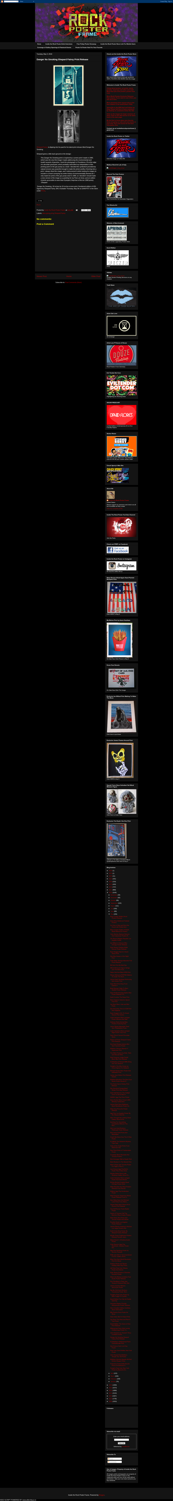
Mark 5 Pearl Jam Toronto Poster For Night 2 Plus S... (120, 1165)
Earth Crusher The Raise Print (119, 997)
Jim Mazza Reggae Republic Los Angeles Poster (120, 939)
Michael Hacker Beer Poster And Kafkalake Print (120, 1071)
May (112, 914)
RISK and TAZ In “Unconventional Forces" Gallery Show (121, 1255)
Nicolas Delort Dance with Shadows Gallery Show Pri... (120, 1174)
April (112, 1373)
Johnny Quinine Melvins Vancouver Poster (117, 1286)
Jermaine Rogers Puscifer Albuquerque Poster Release (120, 1304)
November (114, 897)
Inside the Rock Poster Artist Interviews (58, 44)
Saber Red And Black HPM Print (120, 972)
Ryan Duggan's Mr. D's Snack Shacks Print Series (119, 1014)
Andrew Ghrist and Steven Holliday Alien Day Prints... (119, 1264)
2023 (111, 873)
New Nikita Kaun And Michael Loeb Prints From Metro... (119, 1201)
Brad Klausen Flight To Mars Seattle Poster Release (119, 989)
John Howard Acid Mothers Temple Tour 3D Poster (118, 1355)
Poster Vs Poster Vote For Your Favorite (88, 47)
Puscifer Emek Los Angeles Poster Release (118, 1223)
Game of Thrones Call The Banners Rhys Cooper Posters (120, 1214)
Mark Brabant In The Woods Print (120, 1162)
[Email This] (82, 210)
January (113, 1381)
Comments (112, 1462)
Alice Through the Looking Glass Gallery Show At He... (120, 1118)
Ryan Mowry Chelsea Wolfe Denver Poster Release (119, 948)
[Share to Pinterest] (90, 210)
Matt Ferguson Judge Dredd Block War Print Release (119, 1058)
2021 (111, 879)
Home (39, 44)
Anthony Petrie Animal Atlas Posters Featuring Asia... (119, 1023)
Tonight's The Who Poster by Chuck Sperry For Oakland (119, 1067)
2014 (111, 1388)
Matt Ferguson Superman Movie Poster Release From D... (120, 1196)
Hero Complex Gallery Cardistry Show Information (120, 1308)
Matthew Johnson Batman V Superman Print (119, 1049)
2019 (111, 884)
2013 (111, 1390)
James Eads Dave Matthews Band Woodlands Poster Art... (120, 1105)
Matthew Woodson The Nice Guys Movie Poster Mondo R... (121, 1080)
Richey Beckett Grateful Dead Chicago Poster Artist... (119, 1183)
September (114, 903)
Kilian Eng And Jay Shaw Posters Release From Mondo (120, 1187)
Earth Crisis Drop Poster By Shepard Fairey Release (119, 1231)
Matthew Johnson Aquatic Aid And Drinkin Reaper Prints (121, 1360)
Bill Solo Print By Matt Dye (118, 965)
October (113, 900)
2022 (111, 876)
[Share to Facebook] (88, 210)
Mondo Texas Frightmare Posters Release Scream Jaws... (120, 1236)
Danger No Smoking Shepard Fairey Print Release (119, 1338)
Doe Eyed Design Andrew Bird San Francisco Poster (119, 1045)
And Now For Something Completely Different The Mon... (119, 1123)
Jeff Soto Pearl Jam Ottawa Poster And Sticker (119, 1269)
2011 (110, 1396)
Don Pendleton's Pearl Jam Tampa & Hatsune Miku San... (120, 1282)
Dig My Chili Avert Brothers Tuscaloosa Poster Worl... (119, 1291)
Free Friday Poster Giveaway (86, 44)
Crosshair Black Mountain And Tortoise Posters (119, 1155)
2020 (111, 881)
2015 (111, 1385)
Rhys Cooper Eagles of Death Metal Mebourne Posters (119, 930)
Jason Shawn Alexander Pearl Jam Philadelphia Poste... (119, 1027)
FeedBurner (126, 1446)
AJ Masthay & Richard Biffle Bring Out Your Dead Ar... (120, 1062)
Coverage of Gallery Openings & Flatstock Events (54, 47)
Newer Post (42, 276)
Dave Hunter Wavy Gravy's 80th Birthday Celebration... (120, 1100)
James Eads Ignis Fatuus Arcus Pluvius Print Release (120, 1205)
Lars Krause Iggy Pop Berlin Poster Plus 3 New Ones (119, 1170)
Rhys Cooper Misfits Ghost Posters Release (118, 917)
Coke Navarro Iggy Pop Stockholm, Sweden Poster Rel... (119, 1246)
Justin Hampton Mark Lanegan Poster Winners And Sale (120, 1018)
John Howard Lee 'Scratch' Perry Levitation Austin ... (120, 1333)
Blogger (101, 1495)
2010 (111, 1398)
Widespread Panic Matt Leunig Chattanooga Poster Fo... (120, 1329)
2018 (111, 887)
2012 (111, 1393)
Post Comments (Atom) (73, 282)
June (112, 911)
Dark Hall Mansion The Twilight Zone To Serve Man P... (120, 1093)
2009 (111, 1401)
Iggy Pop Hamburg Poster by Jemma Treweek (119, 1251)
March (113, 1376)
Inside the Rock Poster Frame (55, 210)
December (114, 895)
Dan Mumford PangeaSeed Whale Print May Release (119, 1089)
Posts (111, 1459)
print (52, 213)
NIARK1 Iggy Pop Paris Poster (119, 1097)
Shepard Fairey (42, 147)
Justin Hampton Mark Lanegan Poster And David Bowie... (120, 1178)
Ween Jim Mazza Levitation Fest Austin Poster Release (120, 1277)
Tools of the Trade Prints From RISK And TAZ (119, 1146)
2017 (111, 890)
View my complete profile (115, 508)
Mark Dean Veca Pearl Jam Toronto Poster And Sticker (119, 1218)
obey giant (46, 213)
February (114, 1379)
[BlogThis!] (84, 210)
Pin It (38, 205)
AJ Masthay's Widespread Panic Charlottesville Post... (120, 1342)
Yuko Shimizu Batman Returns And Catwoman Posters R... (119, 935)
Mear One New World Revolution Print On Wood (120, 1260)
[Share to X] (86, 210)
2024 (111, 870)
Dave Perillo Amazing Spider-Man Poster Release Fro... (120, 993)
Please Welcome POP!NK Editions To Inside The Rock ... (121, 975)
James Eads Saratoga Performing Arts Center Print (121, 980)
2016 (111, 892)
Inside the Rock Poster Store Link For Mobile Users (118, 44)
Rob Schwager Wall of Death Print (121, 1159)
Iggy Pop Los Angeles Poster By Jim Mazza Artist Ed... (120, 1114)
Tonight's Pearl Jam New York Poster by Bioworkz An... (119, 1369)
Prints (43, 191)
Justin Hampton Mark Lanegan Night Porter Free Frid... (120, 1031)
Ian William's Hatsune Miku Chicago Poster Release (118, 943)
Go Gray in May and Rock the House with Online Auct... (119, 926)
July (112, 908)
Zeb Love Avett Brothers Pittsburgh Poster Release (119, 1129)
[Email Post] (76, 210)
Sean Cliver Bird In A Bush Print (120, 1317)
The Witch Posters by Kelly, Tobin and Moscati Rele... (120, 1053)
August (113, 906)
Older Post (95, 276)
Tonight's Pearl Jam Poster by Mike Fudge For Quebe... (119, 1295)
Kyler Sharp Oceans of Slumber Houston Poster (120, 1273)
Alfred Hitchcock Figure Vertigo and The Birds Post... (120, 968)
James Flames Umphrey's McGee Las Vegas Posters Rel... (121, 1227)
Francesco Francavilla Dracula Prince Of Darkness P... (120, 1364)
